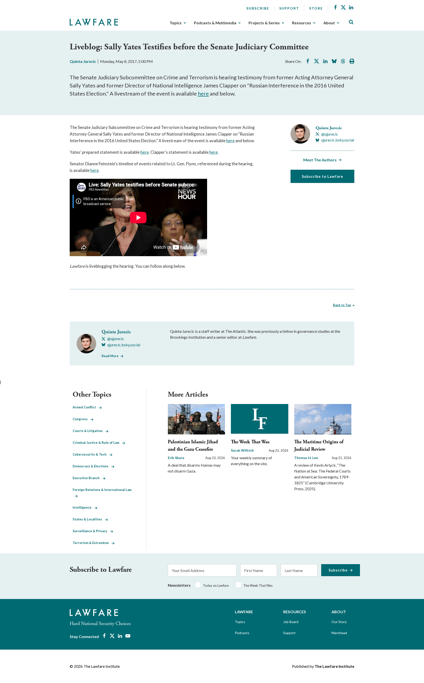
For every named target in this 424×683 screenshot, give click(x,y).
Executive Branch (88, 478)
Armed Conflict (86, 407)
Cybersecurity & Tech (91, 454)
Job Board (290, 622)
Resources (301, 23)
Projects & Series (264, 23)
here (203, 93)
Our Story (339, 622)
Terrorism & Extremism (92, 543)
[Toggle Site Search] (351, 22)
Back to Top (342, 305)
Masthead (339, 633)
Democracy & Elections (92, 466)
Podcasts (242, 633)
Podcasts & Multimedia (215, 23)
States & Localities (89, 519)
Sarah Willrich (242, 450)
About (329, 23)
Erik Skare (176, 458)
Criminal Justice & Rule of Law (97, 443)
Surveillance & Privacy (91, 531)
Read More (110, 356)
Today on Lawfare (216, 585)
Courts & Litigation (89, 431)
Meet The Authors (320, 159)
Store (316, 8)
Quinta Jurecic (83, 61)
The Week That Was (250, 442)
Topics (176, 23)
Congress (82, 419)
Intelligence (83, 507)
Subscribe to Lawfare (322, 176)
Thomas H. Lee (306, 458)
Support (289, 8)
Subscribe (257, 8)
